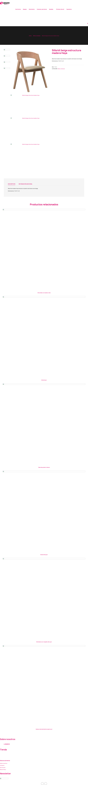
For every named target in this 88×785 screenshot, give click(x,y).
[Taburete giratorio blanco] (44, 424)
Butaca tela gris (44, 554)
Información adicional (25, 184)
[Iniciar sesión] (0, 17)
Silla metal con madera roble (44, 292)
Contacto (2, 765)
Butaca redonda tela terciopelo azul (44, 729)
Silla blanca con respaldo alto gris (44, 641)
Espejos (25, 9)
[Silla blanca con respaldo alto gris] (44, 599)
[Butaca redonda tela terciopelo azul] (44, 686)
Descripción (11, 184)
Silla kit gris (44, 380)
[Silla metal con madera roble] (44, 250)
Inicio (30, 35)
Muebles (51, 9)
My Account (2, 767)
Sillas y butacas (36, 35)
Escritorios (18, 9)
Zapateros (69, 9)
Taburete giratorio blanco (44, 467)
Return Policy (3, 769)
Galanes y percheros (42, 9)
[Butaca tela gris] (44, 512)
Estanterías (32, 9)
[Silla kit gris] (44, 337)
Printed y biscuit (60, 9)
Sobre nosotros (3, 763)
